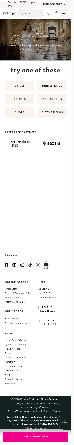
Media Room (11, 370)
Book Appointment (35, 437)
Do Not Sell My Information (35, 407)
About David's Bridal (15, 340)
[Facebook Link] (6, 265)
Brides (20, 86)
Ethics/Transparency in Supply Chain (29, 411)
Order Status (12, 289)
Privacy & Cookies (23, 403)
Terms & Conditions (47, 403)
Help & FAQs (45, 293)
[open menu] (64, 13)
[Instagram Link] (22, 265)
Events (8, 353)
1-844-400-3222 (47, 324)
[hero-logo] (9, 13)
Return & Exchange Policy (18, 293)
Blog (7, 375)
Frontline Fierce (13, 349)
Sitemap (58, 411)
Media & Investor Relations (13, 381)
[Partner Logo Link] (20, 143)
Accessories (52, 99)
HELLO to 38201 (47, 311)
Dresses (19, 99)
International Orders (15, 302)
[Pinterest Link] (14, 265)
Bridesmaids (52, 86)
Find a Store (11, 318)
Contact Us (44, 289)
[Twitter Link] (38, 265)
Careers (9, 362)
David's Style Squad (15, 357)
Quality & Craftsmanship (18, 344)
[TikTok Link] (30, 265)
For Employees (12, 366)
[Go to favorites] (49, 13)
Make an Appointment (17, 323)
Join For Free (49, 4)
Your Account (12, 298)
